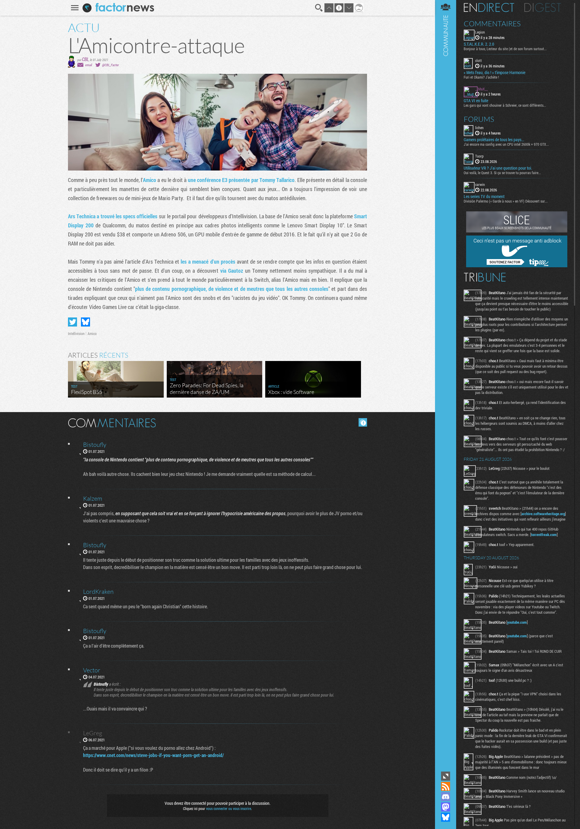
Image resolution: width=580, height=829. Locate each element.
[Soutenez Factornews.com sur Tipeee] (516, 265)
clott (478, 60)
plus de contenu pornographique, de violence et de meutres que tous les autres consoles (231, 288)
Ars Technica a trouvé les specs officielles (112, 216)
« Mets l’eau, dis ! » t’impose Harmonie (494, 72)
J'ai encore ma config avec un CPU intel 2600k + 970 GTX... (506, 144)
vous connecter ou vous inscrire (228, 808)
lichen (479, 127)
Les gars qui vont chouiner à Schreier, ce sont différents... (505, 105)
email (88, 65)
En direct (489, 7)
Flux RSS (445, 786)
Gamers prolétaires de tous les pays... (494, 139)
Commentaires (492, 23)
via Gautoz (231, 270)
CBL (85, 59)
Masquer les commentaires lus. (363, 422)
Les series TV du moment (484, 196)
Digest (542, 7)
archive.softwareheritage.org (543, 513)
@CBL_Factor (110, 65)
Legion (480, 32)
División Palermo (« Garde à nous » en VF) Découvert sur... (506, 201)
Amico (149, 180)
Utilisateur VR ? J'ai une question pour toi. (498, 168)
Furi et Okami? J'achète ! (481, 77)
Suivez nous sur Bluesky (445, 817)
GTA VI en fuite (476, 100)
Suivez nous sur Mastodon (445, 806)
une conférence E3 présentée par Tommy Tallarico (241, 180)
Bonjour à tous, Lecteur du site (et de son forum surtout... (505, 48)
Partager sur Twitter (72, 322)
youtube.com (517, 622)
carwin (480, 184)
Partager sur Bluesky (85, 322)
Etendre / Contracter (445, 776)
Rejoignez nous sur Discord (445, 796)
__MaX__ (481, 88)
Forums (479, 119)
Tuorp (479, 156)
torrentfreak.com (544, 534)
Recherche (319, 7)
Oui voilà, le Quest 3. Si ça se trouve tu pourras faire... (502, 172)
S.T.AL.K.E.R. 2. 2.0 (479, 44)
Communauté (445, 385)
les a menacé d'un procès (208, 261)
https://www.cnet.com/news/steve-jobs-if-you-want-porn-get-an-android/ (153, 755)
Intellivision (76, 333)
